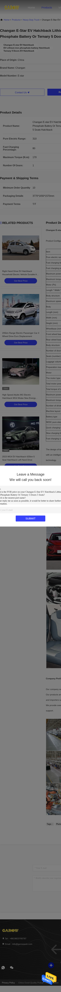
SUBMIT (30, 518)
